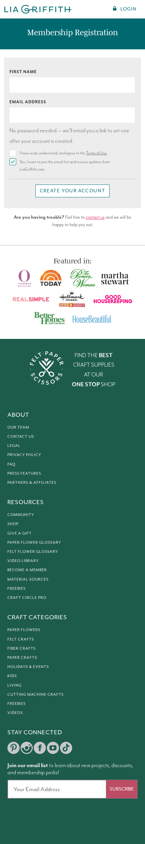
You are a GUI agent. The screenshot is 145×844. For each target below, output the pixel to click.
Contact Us (20, 436)
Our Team (18, 427)
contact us (95, 217)
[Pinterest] (13, 748)
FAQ (11, 464)
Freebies (16, 588)
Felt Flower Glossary (32, 551)
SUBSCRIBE (122, 789)
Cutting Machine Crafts (35, 694)
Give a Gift (19, 533)
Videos (15, 712)
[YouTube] (53, 748)
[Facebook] (40, 748)
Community (20, 514)
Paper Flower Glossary (34, 542)
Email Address (27, 102)
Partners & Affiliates (31, 482)
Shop (13, 523)
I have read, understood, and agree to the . (64, 153)
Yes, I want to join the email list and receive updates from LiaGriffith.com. (65, 165)
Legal (14, 445)
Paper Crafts (22, 657)
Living (14, 685)
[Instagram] (27, 748)
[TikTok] (66, 748)
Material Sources (28, 579)
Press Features (24, 473)
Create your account (72, 191)
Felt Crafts (20, 639)
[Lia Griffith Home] (38, 9)
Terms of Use (96, 153)
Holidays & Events (28, 666)
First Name (23, 71)
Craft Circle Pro (27, 597)
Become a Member (27, 569)
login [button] (128, 9)
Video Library (23, 560)
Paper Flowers (23, 629)
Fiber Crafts (21, 648)
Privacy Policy (24, 454)
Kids (12, 675)
